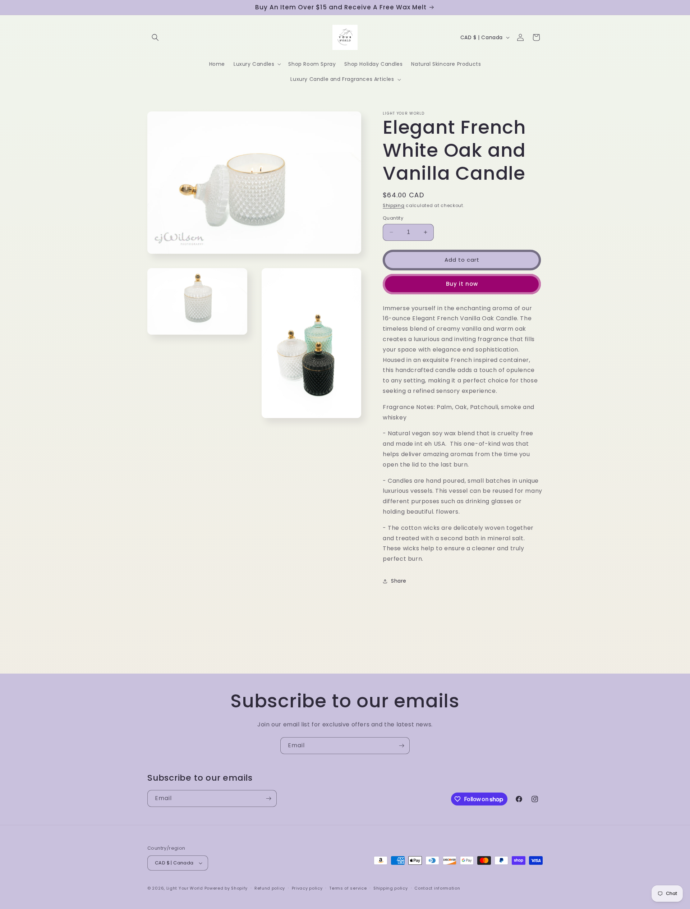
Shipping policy (390, 888)
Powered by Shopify (226, 888)
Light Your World (185, 888)
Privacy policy (307, 888)
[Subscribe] (401, 745)
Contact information (437, 888)
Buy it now (462, 284)
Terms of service (348, 888)
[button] (155, 37)
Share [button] (398, 580)
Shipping (394, 205)
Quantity (393, 218)
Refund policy (269, 888)
